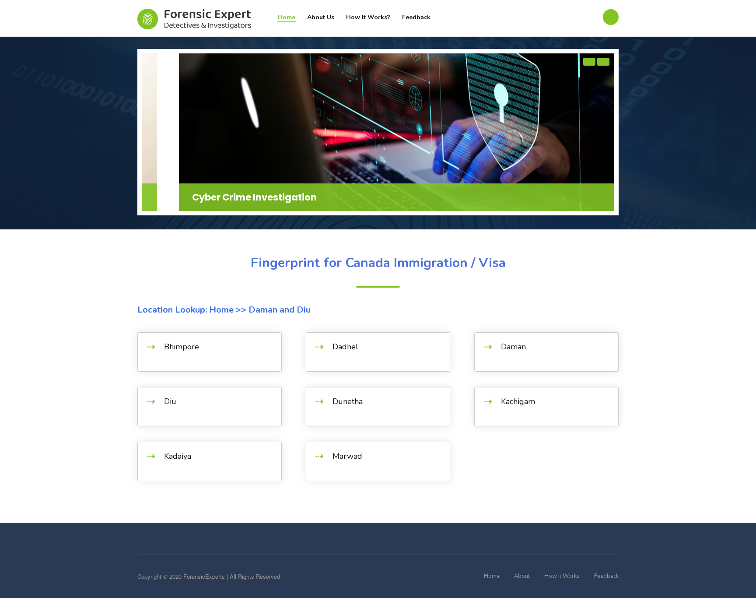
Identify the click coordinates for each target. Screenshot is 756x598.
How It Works (562, 576)
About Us (320, 17)
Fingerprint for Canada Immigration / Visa (378, 263)
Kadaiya (177, 456)
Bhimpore (181, 346)
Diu (170, 401)
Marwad (347, 456)
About (522, 576)
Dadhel (345, 346)
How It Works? (368, 17)
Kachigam (518, 401)
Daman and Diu (278, 310)
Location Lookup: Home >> (191, 310)
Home (286, 17)
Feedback (416, 17)
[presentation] (589, 62)
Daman (513, 346)
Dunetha (347, 401)
